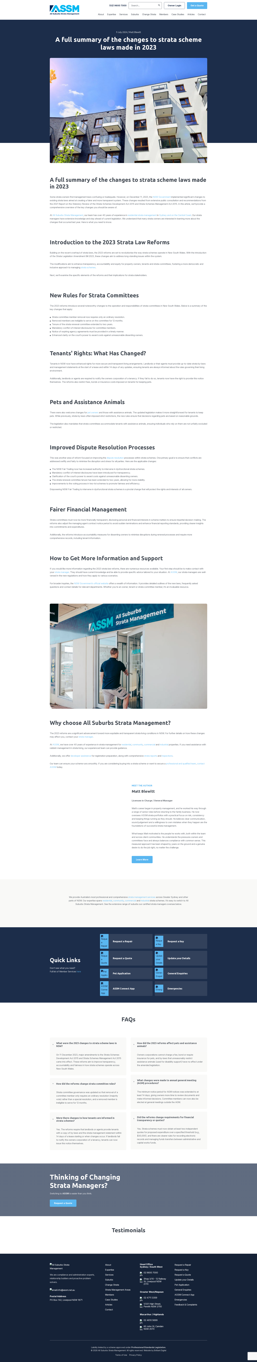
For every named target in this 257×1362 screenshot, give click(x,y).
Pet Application (182, 1284)
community (137, 744)
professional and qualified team (181, 763)
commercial (149, 744)
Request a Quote (183, 1274)
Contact (202, 14)
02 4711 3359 (150, 1297)
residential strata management (142, 215)
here (79, 971)
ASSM (174, 572)
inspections (167, 755)
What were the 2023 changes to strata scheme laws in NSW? (86, 1044)
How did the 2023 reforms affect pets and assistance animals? (167, 1044)
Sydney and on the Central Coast (175, 215)
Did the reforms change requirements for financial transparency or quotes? (165, 1119)
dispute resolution (115, 457)
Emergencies (181, 1299)
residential (126, 744)
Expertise (111, 14)
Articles (191, 14)
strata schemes (88, 267)
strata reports (150, 755)
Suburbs (135, 14)
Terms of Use (121, 1355)
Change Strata (149, 14)
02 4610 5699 (151, 1320)
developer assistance (81, 755)
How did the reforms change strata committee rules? (86, 1083)
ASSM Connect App (184, 1294)
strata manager (62, 572)
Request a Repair (183, 1264)
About (101, 14)
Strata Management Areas (118, 1289)
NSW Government (162, 197)
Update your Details (184, 1279)
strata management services (141, 897)
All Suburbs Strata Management (68, 215)
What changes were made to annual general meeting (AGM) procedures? (166, 1082)
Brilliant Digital (160, 1350)
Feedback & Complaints (186, 1304)
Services (123, 14)
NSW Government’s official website (91, 583)
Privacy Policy (135, 1355)
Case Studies (177, 14)
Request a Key (182, 1269)
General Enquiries (183, 1289)
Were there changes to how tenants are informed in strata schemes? (85, 1119)
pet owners (93, 412)
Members (163, 14)
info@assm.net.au (66, 1290)
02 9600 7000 (151, 1272)
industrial (164, 744)
